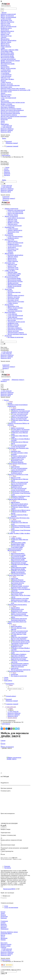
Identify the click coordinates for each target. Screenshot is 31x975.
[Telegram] (19, 729)
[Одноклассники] (4, 729)
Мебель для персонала (17, 428)
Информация (4, 929)
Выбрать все (6, 896)
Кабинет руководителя (17, 409)
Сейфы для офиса (16, 538)
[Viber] (11, 729)
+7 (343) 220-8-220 (6, 125)
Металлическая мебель (17, 553)
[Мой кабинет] (1, 363)
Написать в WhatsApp (7, 128)
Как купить (4, 942)
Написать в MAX (6, 132)
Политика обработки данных (9, 932)
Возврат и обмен (6, 946)
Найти (2, 973)
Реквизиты (4, 925)
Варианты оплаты (6, 944)
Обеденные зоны (16, 521)
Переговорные (15, 466)
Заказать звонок (12, 717)
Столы (6, 906)
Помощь (3, 939)
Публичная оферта (6, 933)
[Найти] (2, 11)
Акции (3, 913)
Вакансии (3, 924)
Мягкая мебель (15, 502)
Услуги (3, 936)
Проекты (3, 915)
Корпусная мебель (16, 626)
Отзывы (3, 922)
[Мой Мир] (7, 729)
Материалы (4, 938)
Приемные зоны (16, 451)
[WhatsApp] (14, 729)
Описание (7, 866)
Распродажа (14, 674)
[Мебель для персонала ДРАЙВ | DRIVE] (15, 758)
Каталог (10, 403)
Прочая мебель (15, 607)
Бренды (3, 935)
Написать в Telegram (7, 130)
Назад (11, 401)
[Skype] (16, 729)
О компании (4, 921)
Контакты (3, 927)
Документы (7, 868)
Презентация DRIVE (9, 889)
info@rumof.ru (6, 155)
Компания (4, 918)
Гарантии (3, 947)
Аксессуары (14, 578)
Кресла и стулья (15, 477)
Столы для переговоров (11, 907)
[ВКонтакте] (2, 729)
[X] (9, 729)
